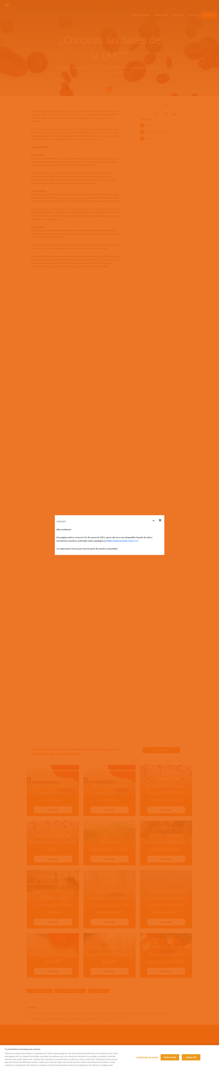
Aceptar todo (191, 1057)
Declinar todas (170, 1057)
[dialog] (109, 1057)
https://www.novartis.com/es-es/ (122, 540)
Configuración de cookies (147, 1057)
